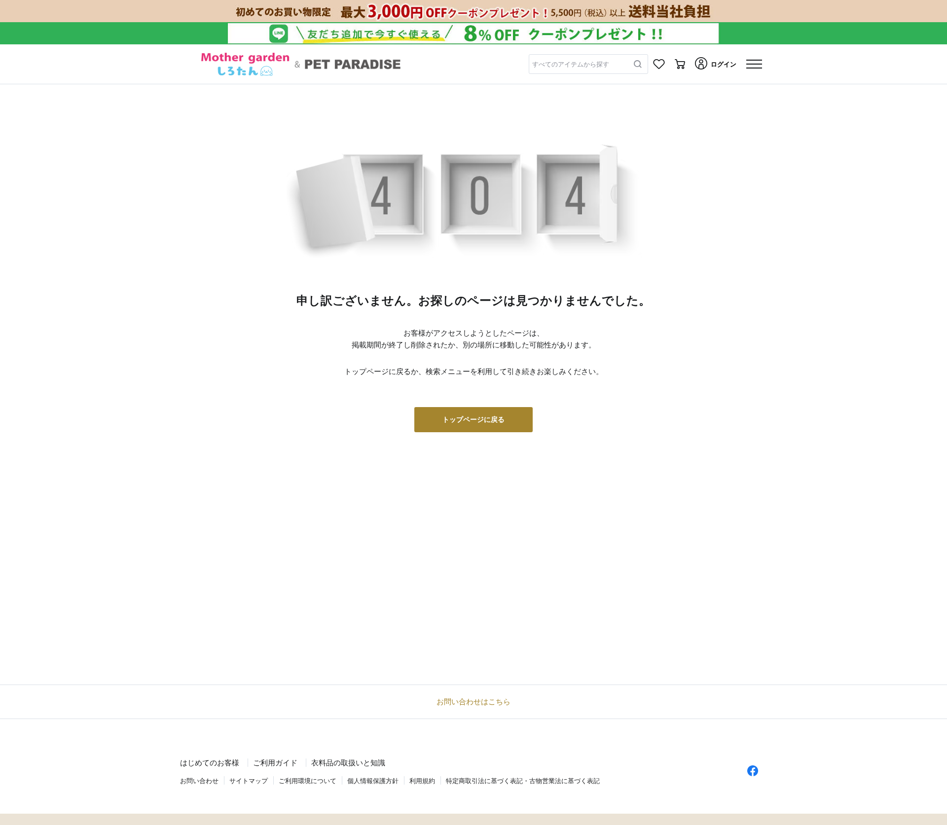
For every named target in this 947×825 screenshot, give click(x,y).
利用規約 (422, 781)
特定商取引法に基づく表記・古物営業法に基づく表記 (523, 781)
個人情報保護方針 (373, 781)
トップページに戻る (473, 419)
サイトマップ (248, 781)
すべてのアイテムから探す (570, 64)
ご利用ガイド (275, 762)
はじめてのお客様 (209, 762)
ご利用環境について (307, 781)
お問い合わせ (199, 781)
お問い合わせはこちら (473, 701)
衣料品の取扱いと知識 (348, 762)
